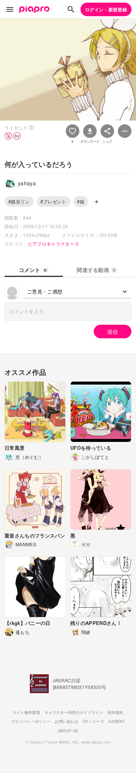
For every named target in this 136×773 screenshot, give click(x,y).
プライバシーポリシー (30, 721)
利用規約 (115, 712)
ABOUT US (68, 730)
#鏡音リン (19, 201)
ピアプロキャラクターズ (53, 243)
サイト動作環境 (26, 712)
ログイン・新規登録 (106, 9)
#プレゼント (53, 201)
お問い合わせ (66, 721)
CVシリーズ (93, 721)
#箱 (81, 201)
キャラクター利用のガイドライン (74, 712)
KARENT (116, 721)
